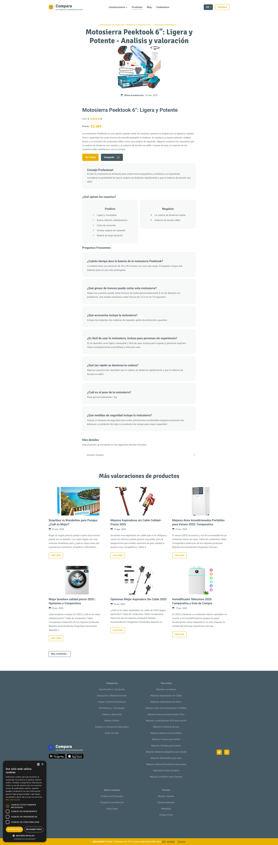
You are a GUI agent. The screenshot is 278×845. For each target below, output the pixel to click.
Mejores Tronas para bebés (166, 739)
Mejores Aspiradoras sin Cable (166, 695)
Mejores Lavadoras (166, 689)
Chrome (181, 841)
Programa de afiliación (112, 802)
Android (171, 841)
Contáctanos (162, 7)
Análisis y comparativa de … (139, 24)
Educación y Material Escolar (112, 695)
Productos (137, 7)
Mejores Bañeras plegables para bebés (166, 752)
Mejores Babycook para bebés (166, 733)
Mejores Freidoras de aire (166, 727)
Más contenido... (59, 654)
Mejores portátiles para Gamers (166, 776)
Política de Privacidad (112, 796)
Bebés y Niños (112, 720)
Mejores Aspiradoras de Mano (166, 702)
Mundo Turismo (166, 796)
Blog (149, 7)
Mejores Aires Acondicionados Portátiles (166, 708)
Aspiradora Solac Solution (166, 770)
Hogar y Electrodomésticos (112, 702)
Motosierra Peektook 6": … (167, 24)
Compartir (109, 157)
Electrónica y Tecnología (112, 708)
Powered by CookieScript (24, 839)
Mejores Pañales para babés (166, 745)
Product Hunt (166, 815)
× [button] (42, 764)
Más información (13, 799)
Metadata (166, 808)
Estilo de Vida (112, 733)
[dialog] (24, 801)
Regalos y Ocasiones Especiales (112, 727)
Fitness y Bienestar (112, 714)
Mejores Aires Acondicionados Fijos (166, 714)
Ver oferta (90, 157)
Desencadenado (166, 802)
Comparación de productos (111, 24)
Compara (222, 7)
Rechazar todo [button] (34, 829)
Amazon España (95, 455)
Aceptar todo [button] (14, 829)
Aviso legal (112, 808)
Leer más (56, 555)
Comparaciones (117, 7)
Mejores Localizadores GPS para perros (166, 720)
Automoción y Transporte (112, 689)
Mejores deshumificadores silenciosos (166, 764)
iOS (164, 841)
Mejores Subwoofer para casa (166, 758)
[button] (24, 835)
